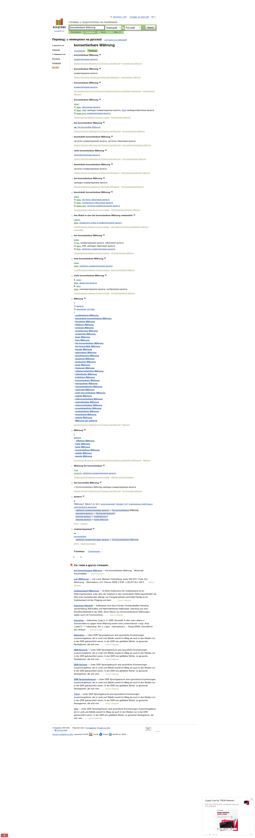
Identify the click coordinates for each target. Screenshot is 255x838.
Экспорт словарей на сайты (62, 734)
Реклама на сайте (103, 728)
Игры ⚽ (117, 32)
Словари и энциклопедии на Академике (92, 22)
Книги (103, 32)
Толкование (79, 51)
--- (97, 77)
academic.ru (59, 31)
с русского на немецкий (115, 39)
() (84, 110)
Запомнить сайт (120, 17)
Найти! (150, 27)
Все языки (56, 59)
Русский (55, 67)
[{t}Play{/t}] (100, 55)
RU (152, 17)
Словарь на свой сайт (139, 17)
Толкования (76, 32)
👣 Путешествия (60, 730)
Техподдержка (90, 728)
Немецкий (56, 50)
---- (107, 91)
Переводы (89, 32)
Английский (56, 63)
